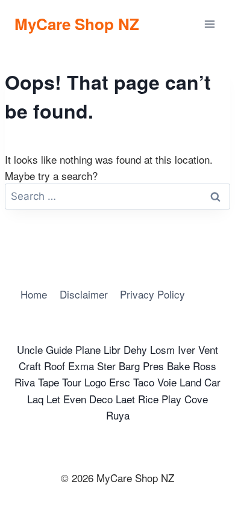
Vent (208, 349)
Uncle (30, 349)
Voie (167, 381)
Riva (24, 381)
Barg (129, 365)
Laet (125, 398)
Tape (48, 381)
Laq (35, 398)
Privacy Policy (152, 294)
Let (53, 398)
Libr (112, 349)
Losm (162, 349)
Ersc (119, 381)
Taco (143, 381)
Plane (88, 349)
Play (171, 398)
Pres (153, 365)
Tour (71, 381)
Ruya (118, 415)
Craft (30, 365)
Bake (178, 365)
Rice (148, 398)
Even (74, 398)
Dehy (135, 349)
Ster (106, 365)
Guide (59, 349)
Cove (196, 398)
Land (190, 381)
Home (33, 294)
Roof (54, 365)
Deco (101, 398)
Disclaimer (84, 294)
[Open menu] (209, 23)
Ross (204, 365)
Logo (95, 381)
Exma (81, 365)
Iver (186, 349)
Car (212, 381)
